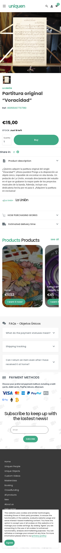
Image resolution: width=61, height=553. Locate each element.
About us (9, 504)
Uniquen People (12, 466)
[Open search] (47, 6)
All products (11, 494)
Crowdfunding (12, 490)
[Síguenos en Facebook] (14, 152)
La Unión (7, 88)
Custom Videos (12, 475)
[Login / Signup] (52, 6)
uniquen (17, 6)
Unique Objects (12, 471)
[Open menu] (4, 6)
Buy (36, 140)
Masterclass (11, 480)
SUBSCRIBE (30, 439)
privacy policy (39, 536)
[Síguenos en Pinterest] (17, 152)
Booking (9, 485)
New (7, 499)
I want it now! (15, 301)
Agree (9, 542)
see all (55, 239)
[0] (56, 6)
